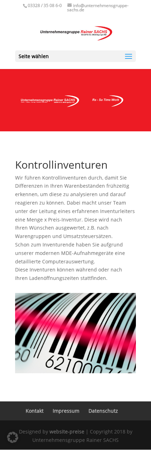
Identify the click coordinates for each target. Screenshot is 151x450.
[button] (12, 437)
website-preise (67, 431)
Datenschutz (103, 410)
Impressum (66, 410)
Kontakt (35, 410)
